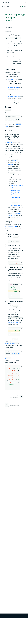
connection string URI (14, 322)
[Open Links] (25, 2)
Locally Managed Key (17, 197)
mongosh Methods (22, 11)
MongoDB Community (14, 96)
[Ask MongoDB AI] (23, 6)
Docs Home (7, 11)
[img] (6, 35)
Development (15, 11)
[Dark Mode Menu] (25, 6)
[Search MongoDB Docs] (20, 6)
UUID (8, 124)
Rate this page (8, 31)
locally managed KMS (11, 226)
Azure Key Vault (15, 190)
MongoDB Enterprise (13, 87)
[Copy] (22, 116)
